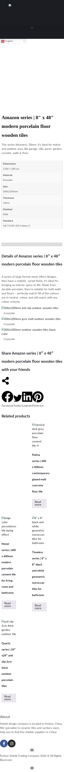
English (9, 41)
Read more (38, 503)
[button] (32, 27)
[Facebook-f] (4, 743)
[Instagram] (12, 743)
